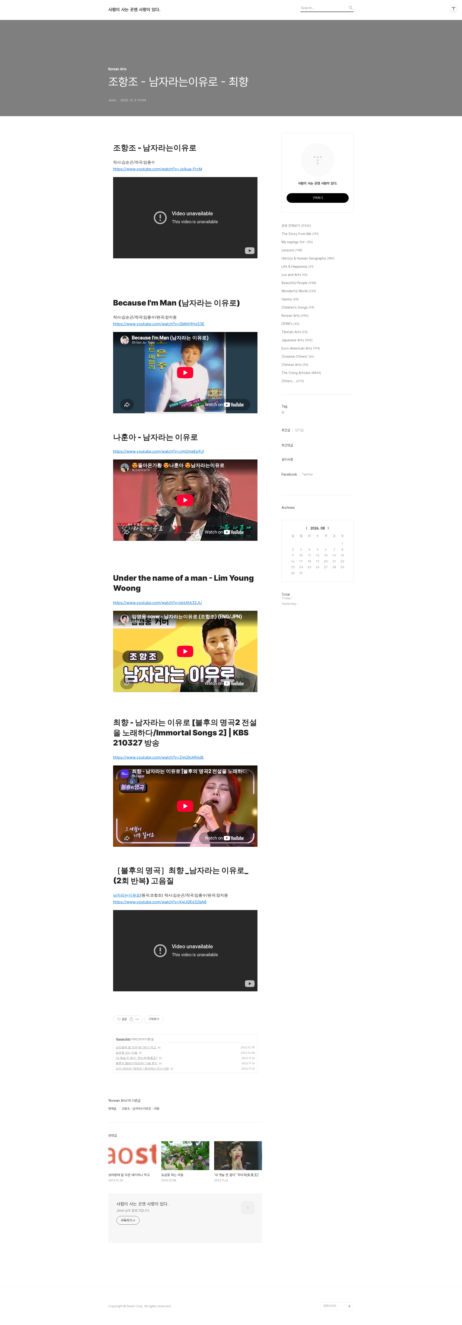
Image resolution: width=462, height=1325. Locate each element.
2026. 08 (317, 528)
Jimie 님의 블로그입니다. (133, 1210)
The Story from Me (300, 234)
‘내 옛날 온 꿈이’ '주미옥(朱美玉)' (137, 1058)
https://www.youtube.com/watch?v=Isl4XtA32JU (157, 602)
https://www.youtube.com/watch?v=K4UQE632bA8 (159, 901)
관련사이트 (329, 1306)
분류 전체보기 (296, 226)
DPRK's (290, 324)
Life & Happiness (298, 266)
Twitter (307, 474)
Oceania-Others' (298, 356)
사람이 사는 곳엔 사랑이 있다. (134, 9)
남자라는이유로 (126, 895)
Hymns (290, 299)
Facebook (289, 474)
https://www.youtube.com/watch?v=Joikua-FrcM (157, 168)
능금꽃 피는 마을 (126, 1052)
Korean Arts (123, 1039)
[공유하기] (131, 1019)
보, (283, 412)
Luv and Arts (295, 275)
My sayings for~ (297, 242)
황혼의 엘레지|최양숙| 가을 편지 (136, 1063)
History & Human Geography (308, 258)
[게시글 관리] (137, 1019)
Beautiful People (299, 283)
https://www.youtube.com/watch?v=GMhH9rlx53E (159, 323)
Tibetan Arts (295, 332)
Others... (293, 381)
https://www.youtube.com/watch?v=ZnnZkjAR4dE (158, 757)
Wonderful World (299, 291)
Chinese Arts (295, 365)
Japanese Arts (297, 340)
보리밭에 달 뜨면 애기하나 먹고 (136, 1047)
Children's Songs (298, 307)
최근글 (286, 430)
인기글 (299, 430)
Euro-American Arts (301, 348)
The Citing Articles (301, 373)
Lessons (292, 250)
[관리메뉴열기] (453, 8)
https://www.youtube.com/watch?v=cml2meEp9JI (158, 451)
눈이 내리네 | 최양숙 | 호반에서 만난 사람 (142, 1068)
